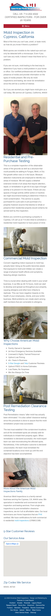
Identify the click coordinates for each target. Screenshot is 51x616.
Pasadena (25, 607)
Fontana (10, 607)
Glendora (17, 607)
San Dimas (14, 610)
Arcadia (19, 603)
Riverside (27, 603)
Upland (21, 610)
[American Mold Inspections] (25, 6)
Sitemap (33, 612)
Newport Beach (11, 605)
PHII (40, 514)
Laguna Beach (37, 603)
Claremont (30, 605)
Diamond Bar (40, 605)
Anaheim (12, 603)
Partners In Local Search (25, 600)
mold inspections (22, 520)
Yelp (26, 363)
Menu (26, 26)
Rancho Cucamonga (37, 607)
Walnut (28, 610)
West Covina (36, 610)
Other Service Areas (22, 612)
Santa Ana (22, 605)
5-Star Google (14, 363)
